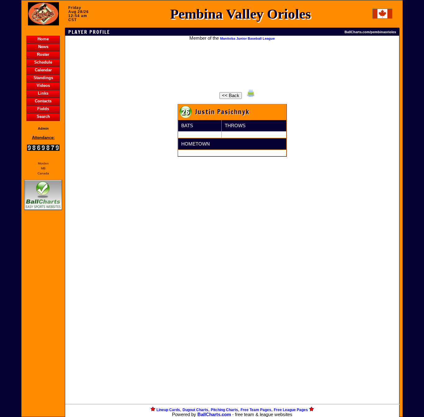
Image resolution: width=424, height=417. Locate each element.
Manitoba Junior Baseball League (247, 38)
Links (43, 93)
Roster (43, 54)
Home (43, 39)
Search (43, 116)
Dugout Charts (195, 410)
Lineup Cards (168, 410)
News (43, 46)
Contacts (43, 101)
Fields (43, 108)
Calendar (43, 70)
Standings (43, 77)
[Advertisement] (43, 318)
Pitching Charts (224, 410)
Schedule (43, 62)
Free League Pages (291, 410)
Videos (43, 85)
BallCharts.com (214, 414)
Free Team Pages (256, 410)
